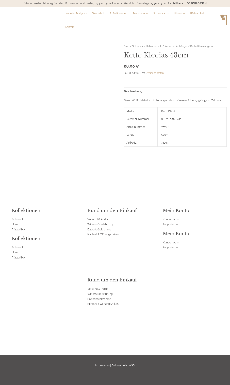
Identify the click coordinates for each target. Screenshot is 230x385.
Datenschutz (119, 365)
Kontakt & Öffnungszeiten (103, 234)
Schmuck (137, 46)
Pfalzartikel (18, 229)
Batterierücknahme (99, 229)
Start (126, 46)
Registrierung (171, 224)
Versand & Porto (97, 219)
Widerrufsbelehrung (100, 224)
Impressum (102, 365)
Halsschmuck (154, 46)
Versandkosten (155, 72)
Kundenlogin (170, 219)
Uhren (15, 224)
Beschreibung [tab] (133, 91)
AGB (132, 365)
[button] (146, 13)
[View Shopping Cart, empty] (223, 20)
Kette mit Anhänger (176, 46)
